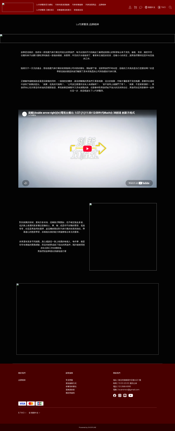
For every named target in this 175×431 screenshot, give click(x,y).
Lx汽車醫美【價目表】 (45, 10)
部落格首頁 (78, 10)
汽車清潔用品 (90, 4)
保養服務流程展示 (64, 10)
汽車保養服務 (77, 4)
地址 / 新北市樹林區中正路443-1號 (127, 380)
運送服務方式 (71, 383)
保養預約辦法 (71, 386)
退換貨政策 (70, 390)
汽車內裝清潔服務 (62, 4)
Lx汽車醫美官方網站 (44, 4)
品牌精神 (102, 4)
